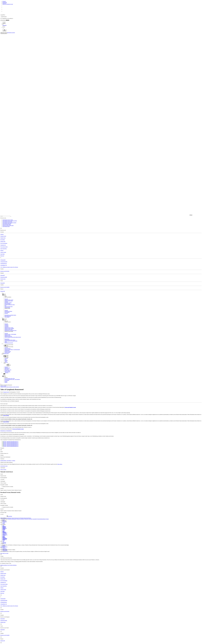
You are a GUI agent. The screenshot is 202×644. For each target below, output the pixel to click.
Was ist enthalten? (8, 348)
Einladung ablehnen (3, 565)
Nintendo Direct (7, 367)
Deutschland (5, 521)
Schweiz (4, 535)
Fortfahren (5, 546)
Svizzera (4, 547)
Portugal (4, 534)
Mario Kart (2, 255)
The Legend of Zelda (3, 246)
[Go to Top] (101, 384)
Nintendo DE (2, 291)
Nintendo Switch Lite (8, 336)
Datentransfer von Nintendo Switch (10, 330)
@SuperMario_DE (3, 265)
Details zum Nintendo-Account (8, 4)
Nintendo (2, 234)
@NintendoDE (2, 259)
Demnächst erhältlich (8, 302)
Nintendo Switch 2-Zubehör (9, 328)
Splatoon (1, 250)
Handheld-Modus (3, 460)
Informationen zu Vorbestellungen (6, 430)
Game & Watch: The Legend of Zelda (11, 340)
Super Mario (2, 591)
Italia (3, 525)
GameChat (6, 325)
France (4, 523)
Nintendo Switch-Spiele (9, 300)
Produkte (6, 360)
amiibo (6, 341)
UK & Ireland (5, 538)
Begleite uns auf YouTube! (4, 271)
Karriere (6, 381)
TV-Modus (13, 460)
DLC (5, 305)
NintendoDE (2, 275)
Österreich (4, 543)
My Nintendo (7, 380)
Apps (5, 359)
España (4, 522)
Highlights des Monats (8, 311)
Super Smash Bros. (3, 248)
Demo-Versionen (7, 303)
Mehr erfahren (59, 464)
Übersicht (4, 1)
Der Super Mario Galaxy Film (10, 378)
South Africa (5, 533)
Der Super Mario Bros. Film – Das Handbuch (12, 379)
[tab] (101, 516)
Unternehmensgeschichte (9, 342)
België (4, 519)
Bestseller (6, 313)
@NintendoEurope (3, 263)
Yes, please (6, 553)
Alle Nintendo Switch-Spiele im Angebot (9, 222)
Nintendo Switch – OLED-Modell (10, 334)
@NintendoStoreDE (3, 261)
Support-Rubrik (6, 415)
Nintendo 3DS (2, 241)
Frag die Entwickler (8, 369)
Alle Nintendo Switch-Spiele (7, 221)
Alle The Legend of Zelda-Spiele (8, 225)
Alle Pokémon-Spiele (6, 226)
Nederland (4, 542)
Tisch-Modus (9, 460)
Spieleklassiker (7, 350)
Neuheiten (6, 301)
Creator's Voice (7, 370)
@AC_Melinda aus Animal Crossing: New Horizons (9, 267)
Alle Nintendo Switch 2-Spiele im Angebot (10, 220)
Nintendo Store (2, 237)
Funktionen (6, 324)
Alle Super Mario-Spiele (7, 224)
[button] (102, 294)
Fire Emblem (2, 239)
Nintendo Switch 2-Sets (9, 329)
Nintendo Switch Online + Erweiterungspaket (12, 349)
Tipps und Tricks (7, 371)
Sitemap (6, 382)
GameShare (7, 326)
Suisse (4, 536)
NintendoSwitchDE (3, 277)
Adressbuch (4, 3)
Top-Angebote (7, 312)
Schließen (2, 546)
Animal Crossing (3, 252)
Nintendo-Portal (7, 307)
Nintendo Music (7, 352)
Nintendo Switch (3, 236)
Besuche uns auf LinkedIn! (4, 287)
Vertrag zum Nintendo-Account (70, 407)
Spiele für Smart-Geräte (8, 306)
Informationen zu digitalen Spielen (10, 315)
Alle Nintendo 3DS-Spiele (7, 223)
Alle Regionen (5, 550)
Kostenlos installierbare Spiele (10, 304)
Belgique (4, 527)
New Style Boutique (3, 243)
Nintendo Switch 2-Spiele (9, 299)
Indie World (7, 368)
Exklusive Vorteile (8, 351)
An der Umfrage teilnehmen (12, 565)
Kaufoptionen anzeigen (11, 32)
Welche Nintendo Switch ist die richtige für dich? (13, 337)
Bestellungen (5, 2)
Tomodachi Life (3, 245)
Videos (6, 361)
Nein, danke (2, 553)
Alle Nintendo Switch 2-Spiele (8, 219)
